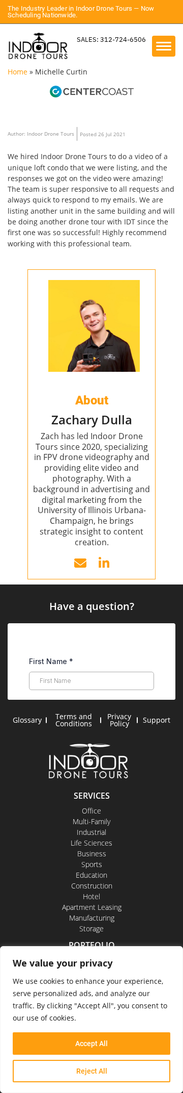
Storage (91, 928)
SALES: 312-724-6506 (111, 39)
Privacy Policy (119, 719)
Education (91, 875)
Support (156, 720)
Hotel (91, 896)
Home (17, 72)
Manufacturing (91, 918)
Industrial (91, 832)
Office (91, 811)
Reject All (91, 1071)
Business (91, 853)
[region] (91, 1019)
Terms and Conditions (73, 719)
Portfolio (92, 945)
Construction (91, 886)
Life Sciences (91, 843)
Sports (91, 864)
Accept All (91, 1043)
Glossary (27, 720)
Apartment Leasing (91, 907)
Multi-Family (91, 821)
